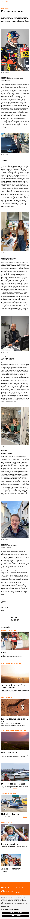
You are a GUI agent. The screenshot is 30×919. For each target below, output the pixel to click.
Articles (18, 892)
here (7, 906)
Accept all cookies (16, 912)
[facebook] (15, 620)
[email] (12, 620)
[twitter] (18, 620)
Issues (17, 894)
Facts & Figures (19, 895)
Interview (3, 612)
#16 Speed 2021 (3, 601)
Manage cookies (16, 915)
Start (17, 891)
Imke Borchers (4, 607)
